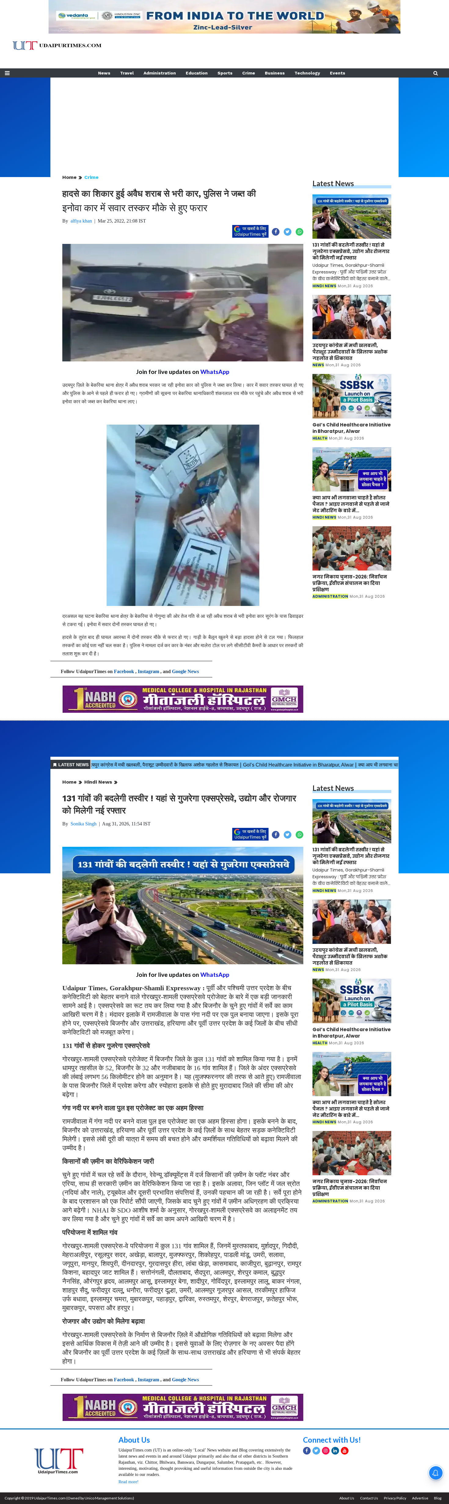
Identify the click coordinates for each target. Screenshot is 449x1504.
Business (275, 73)
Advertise (420, 1498)
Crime (248, 73)
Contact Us (369, 1498)
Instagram (148, 671)
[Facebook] (307, 1451)
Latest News (333, 183)
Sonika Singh (84, 823)
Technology (307, 73)
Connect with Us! (332, 1439)
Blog (437, 1498)
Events (337, 73)
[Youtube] (345, 1451)
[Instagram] (326, 1451)
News (104, 73)
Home (69, 177)
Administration (160, 73)
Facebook (124, 671)
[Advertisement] (224, 120)
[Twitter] (316, 1451)
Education (197, 73)
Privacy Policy (395, 1498)
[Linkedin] (335, 1451)
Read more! (129, 1482)
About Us (134, 1439)
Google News (185, 671)
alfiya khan (81, 220)
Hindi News (98, 782)
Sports (224, 73)
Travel (127, 73)
